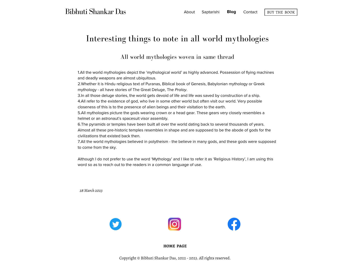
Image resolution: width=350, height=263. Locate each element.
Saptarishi (211, 12)
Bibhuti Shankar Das (95, 11)
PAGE (182, 246)
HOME (169, 246)
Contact (250, 12)
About (189, 12)
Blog (231, 12)
